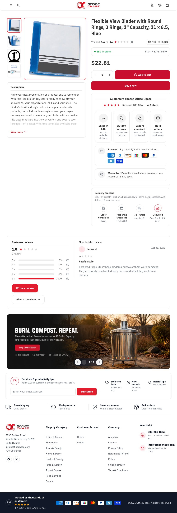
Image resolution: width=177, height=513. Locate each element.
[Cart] (167, 5)
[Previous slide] (78, 362)
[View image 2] (14, 40)
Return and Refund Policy (118, 456)
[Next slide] (99, 362)
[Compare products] (160, 5)
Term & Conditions (118, 470)
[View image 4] (14, 71)
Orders (81, 437)
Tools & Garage (54, 448)
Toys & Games (53, 470)
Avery (104, 41)
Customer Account (88, 427)
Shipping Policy (116, 464)
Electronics (52, 442)
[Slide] (88, 341)
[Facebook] (9, 459)
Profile (80, 442)
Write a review (25, 288)
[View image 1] (14, 25)
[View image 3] (14, 56)
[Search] (18, 5)
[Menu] (11, 5)
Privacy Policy (115, 448)
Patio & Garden (54, 464)
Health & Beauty (54, 459)
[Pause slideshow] (84, 362)
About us (113, 437)
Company (114, 427)
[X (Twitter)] (16, 459)
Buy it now (131, 85)
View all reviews (26, 299)
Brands (49, 481)
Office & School (54, 437)
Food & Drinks (53, 475)
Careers (112, 442)
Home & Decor (54, 453)
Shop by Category (56, 427)
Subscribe (87, 391)
